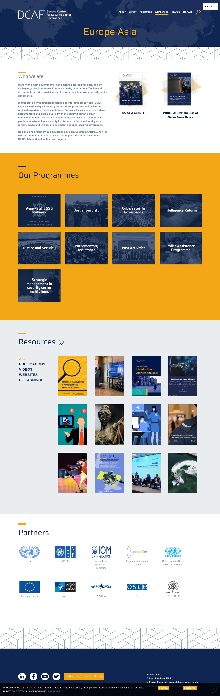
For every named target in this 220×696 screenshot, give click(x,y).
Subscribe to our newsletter (84, 676)
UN (29, 561)
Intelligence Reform (180, 210)
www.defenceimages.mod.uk (184, 682)
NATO (65, 596)
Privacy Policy (153, 674)
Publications (32, 364)
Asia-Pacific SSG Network (39, 210)
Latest (133, 12)
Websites (28, 375)
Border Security (86, 210)
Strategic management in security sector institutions (39, 286)
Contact (187, 12)
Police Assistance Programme (181, 248)
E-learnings (31, 380)
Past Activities (133, 248)
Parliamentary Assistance (86, 248)
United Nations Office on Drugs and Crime (173, 562)
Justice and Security (39, 248)
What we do (161, 12)
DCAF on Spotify (56, 676)
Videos (26, 369)
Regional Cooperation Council (137, 562)
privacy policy (55, 691)
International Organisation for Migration (101, 564)
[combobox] (210, 6)
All (22, 359)
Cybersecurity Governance (133, 210)
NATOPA (101, 596)
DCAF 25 (176, 12)
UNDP (65, 561)
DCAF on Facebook (33, 676)
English (208, 6)
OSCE (137, 596)
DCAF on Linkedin (22, 676)
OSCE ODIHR (173, 596)
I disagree (189, 688)
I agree (163, 688)
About (122, 12)
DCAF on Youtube (45, 676)
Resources (146, 12)
